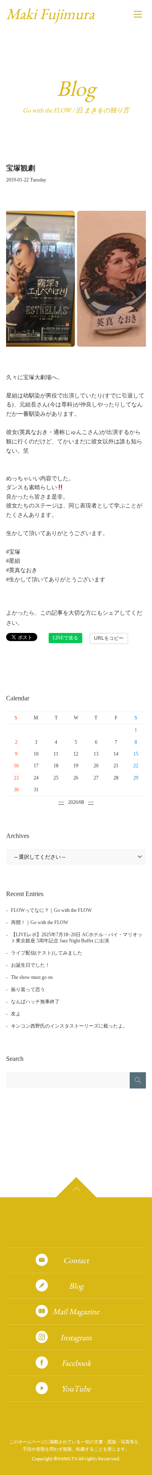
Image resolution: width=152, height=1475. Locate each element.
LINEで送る (65, 638)
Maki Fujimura (50, 14)
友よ (16, 1014)
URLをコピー (109, 638)
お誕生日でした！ (30, 965)
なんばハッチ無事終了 (35, 1001)
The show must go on (32, 977)
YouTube (76, 1388)
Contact (76, 1260)
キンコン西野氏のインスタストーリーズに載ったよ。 (69, 1026)
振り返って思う (28, 989)
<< (61, 802)
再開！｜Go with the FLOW (39, 922)
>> (91, 802)
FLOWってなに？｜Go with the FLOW (51, 910)
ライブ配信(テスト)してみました (46, 953)
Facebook (76, 1363)
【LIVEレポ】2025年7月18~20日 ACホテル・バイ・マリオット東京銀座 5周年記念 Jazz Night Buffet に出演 (76, 938)
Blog (76, 1286)
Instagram (76, 1337)
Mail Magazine (76, 1311)
